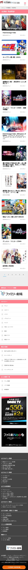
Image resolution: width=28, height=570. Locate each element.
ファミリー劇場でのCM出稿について (13, 557)
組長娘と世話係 (8, 266)
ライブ (6, 322)
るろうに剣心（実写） (8, 493)
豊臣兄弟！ (5, 481)
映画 (5, 331)
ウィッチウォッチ (8, 369)
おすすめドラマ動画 (6, 472)
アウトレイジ (6, 489)
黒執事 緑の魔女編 (8, 365)
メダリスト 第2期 (7, 463)
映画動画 (6, 389)
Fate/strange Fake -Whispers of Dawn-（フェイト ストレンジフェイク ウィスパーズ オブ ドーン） (14, 136)
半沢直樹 (5, 477)
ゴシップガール (7, 514)
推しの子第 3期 (6, 467)
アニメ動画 (7, 381)
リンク (9, 555)
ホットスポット (8, 355)
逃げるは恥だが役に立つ (10, 351)
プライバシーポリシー (19, 555)
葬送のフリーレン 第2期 (9, 461)
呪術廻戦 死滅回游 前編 (9, 465)
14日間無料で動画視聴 (13, 567)
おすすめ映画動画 (5, 486)
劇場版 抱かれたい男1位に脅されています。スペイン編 (14, 191)
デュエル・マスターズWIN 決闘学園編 (14, 108)
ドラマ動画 (7, 385)
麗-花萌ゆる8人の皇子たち (9, 521)
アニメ (6, 305)
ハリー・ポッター (7, 491)
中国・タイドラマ (8, 327)
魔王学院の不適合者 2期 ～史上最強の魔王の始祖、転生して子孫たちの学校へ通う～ (14, 164)
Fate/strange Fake (9, 33)
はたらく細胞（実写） (8, 495)
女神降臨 (5, 517)
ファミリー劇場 (7, 538)
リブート (5, 482)
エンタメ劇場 (6, 539)
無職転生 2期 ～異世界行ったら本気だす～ (14, 82)
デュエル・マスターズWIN (12, 241)
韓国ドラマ (7, 339)
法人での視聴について (13, 559)
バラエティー (7, 318)
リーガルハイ (6, 475)
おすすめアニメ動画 (6, 458)
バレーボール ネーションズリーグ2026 (13, 505)
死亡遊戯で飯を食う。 (8, 469)
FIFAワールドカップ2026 (9, 507)
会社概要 (3, 555)
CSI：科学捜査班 (7, 515)
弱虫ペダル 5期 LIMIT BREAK (13, 217)
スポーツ (6, 310)
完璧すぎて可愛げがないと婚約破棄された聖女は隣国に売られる (15, 360)
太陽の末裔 (5, 519)
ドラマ (6, 314)
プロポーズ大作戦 (7, 479)
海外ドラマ (7, 335)
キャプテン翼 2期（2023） (12, 57)
